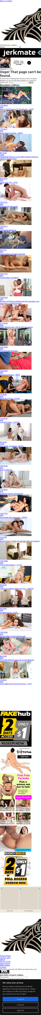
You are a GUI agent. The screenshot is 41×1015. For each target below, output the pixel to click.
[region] (20, 997)
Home (2, 69)
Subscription (5, 963)
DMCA (2, 960)
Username (4, 977)
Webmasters (5, 965)
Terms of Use (5, 961)
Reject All (20, 1010)
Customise (20, 1005)
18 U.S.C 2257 (5, 958)
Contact (3, 967)
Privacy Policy (5, 956)
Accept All (20, 999)
